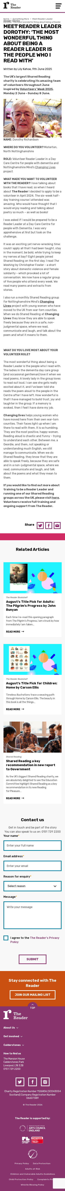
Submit (32, 959)
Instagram (45, 1082)
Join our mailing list (32, 995)
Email (57, 525)
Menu (59, 5)
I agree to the (34, 940)
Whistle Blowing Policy (32, 1185)
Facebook (48, 525)
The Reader (12, 5)
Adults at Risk (32, 1169)
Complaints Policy (46, 1179)
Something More (21, 19)
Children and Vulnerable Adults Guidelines (32, 1174)
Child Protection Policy (21, 1179)
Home (6, 19)
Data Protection (41, 1163)
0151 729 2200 (51, 831)
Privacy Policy (22, 1163)
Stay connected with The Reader (32, 983)
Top (32, 1008)
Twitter (40, 525)
